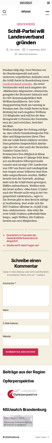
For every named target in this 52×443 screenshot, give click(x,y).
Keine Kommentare (28, 54)
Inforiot (26, 11)
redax (17, 49)
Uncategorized (26, 24)
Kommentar (9, 283)
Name (6, 310)
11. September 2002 (36, 49)
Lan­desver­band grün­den (17, 84)
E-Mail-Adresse (10, 323)
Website (7, 336)
